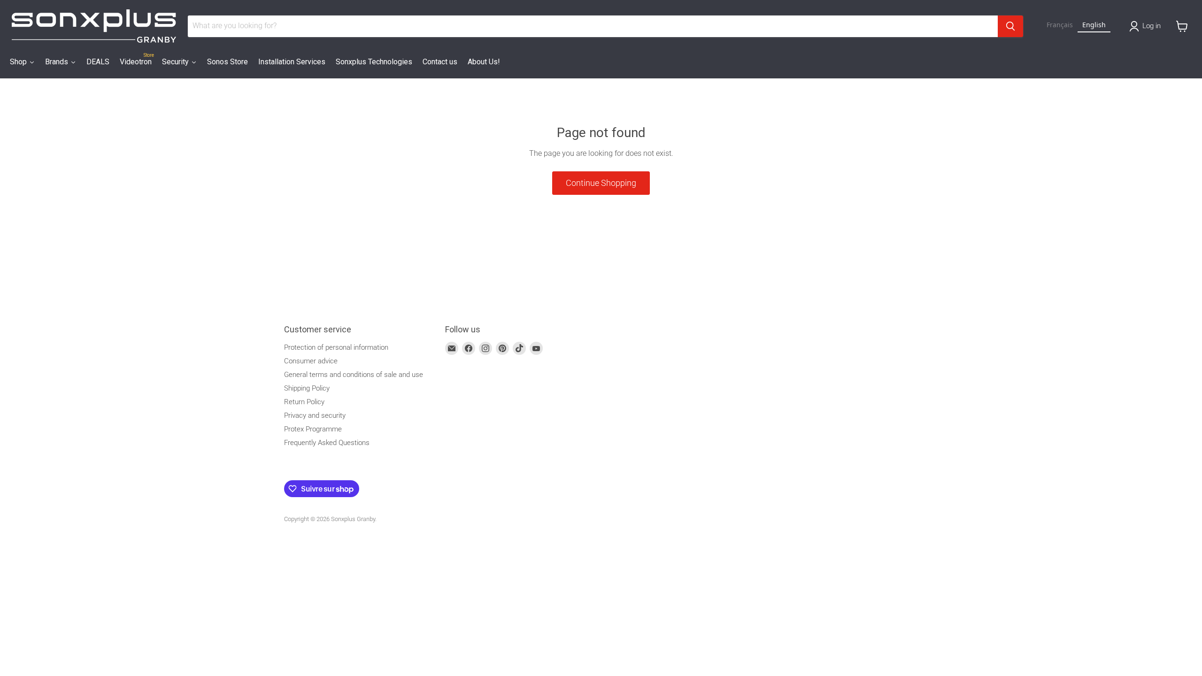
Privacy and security (315, 415)
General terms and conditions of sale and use (353, 374)
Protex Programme (313, 429)
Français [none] (1060, 24)
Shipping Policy (307, 388)
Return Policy (304, 402)
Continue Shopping (601, 183)
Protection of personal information (336, 347)
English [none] (1094, 24)
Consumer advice (311, 361)
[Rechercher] (1010, 26)
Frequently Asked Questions (327, 442)
